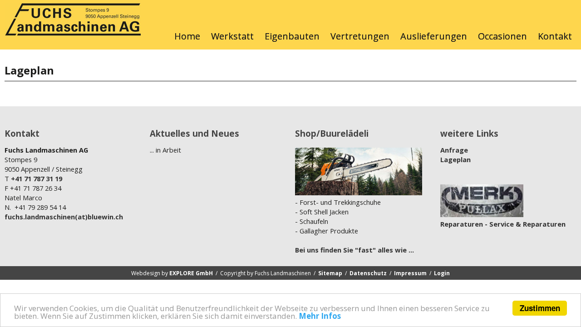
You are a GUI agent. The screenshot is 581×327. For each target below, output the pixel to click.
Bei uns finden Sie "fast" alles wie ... (354, 249)
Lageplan (455, 159)
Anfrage (454, 149)
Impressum (410, 273)
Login (442, 273)
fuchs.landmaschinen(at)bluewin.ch (64, 216)
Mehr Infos (320, 316)
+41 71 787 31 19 (36, 178)
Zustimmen (540, 307)
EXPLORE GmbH (191, 273)
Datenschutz (368, 273)
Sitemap (330, 273)
